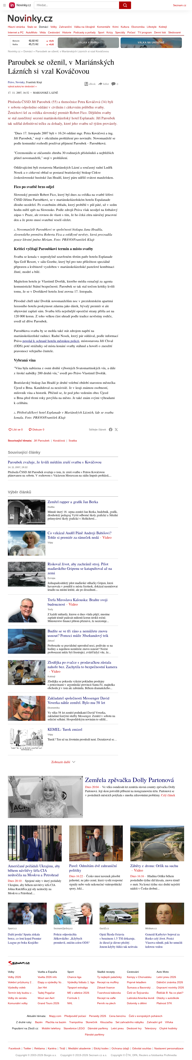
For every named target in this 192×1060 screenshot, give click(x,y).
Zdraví (51, 640)
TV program (145, 32)
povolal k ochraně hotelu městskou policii (50, 340)
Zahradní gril (154, 1022)
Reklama (39, 1048)
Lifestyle (152, 26)
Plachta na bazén (56, 1022)
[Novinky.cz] (30, 19)
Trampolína (76, 1022)
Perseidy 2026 (97, 1015)
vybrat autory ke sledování (21, 86)
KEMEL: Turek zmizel (65, 729)
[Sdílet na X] (116, 429)
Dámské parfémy (98, 1028)
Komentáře (103, 26)
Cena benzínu (117, 1015)
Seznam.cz (179, 5)
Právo (11, 82)
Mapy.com (55, 1015)
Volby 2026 (14, 977)
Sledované (174, 32)
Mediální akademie (79, 1048)
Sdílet (106, 84)
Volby (53, 26)
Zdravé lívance (106, 987)
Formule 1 (73, 998)
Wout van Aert (46, 998)
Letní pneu (117, 1028)
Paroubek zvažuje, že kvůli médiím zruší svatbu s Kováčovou (54, 462)
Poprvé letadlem (136, 982)
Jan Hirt (42, 987)
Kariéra (52, 1048)
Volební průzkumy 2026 (22, 982)
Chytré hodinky (168, 1028)
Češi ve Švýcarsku (138, 992)
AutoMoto (31, 32)
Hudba (51, 507)
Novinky (20, 82)
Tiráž (62, 1048)
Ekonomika (138, 26)
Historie (66, 32)
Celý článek (168, 795)
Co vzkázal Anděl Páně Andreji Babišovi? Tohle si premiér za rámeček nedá (79, 535)
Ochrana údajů (120, 1048)
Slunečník (91, 1022)
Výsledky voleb (17, 987)
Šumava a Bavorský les (141, 987)
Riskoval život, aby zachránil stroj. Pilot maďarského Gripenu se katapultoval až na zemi (80, 568)
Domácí (43, 26)
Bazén (39, 1022)
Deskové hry (134, 1028)
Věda (43, 32)
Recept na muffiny (108, 982)
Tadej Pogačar (46, 992)
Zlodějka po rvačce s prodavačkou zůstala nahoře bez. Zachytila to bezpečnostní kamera (82, 664)
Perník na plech (106, 1003)
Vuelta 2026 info (47, 977)
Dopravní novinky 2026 (170, 987)
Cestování (54, 32)
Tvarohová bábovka (109, 992)
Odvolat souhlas (141, 1048)
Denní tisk (160, 32)
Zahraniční (65, 26)
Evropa (51, 578)
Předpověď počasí (75, 1015)
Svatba (73, 440)
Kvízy (109, 32)
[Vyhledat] (125, 5)
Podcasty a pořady (85, 32)
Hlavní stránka (16, 26)
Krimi (115, 26)
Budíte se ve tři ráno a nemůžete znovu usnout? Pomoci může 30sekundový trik (78, 633)
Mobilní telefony (51, 1028)
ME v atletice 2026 (78, 992)
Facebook (14, 1048)
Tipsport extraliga (77, 987)
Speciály (120, 32)
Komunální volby (18, 1003)
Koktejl (163, 26)
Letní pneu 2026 (166, 977)
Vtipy (50, 542)
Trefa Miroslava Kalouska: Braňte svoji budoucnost (78, 602)
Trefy (50, 609)
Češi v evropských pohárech (145, 1015)
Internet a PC (16, 32)
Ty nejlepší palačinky (109, 977)
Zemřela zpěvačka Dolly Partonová (129, 779)
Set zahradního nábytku (130, 1022)
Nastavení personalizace (169, 1048)
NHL (70, 1003)
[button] (26, 512)
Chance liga (74, 977)
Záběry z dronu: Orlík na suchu (154, 865)
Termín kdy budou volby (22, 992)
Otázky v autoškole (168, 998)
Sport (101, 32)
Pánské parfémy (94, 1034)
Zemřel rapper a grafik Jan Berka (73, 501)
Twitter (27, 1048)
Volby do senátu (17, 998)
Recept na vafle (106, 998)
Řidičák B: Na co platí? (170, 992)
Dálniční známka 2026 (170, 982)
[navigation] (5, 5)
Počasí (131, 32)
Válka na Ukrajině (84, 26)
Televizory (150, 1028)
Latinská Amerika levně (140, 998)
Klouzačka (106, 1022)
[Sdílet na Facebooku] (110, 429)
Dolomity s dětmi (137, 1003)
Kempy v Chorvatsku (139, 977)
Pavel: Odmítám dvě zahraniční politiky (93, 868)
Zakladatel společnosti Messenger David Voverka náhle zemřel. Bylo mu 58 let (78, 700)
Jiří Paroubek (42, 440)
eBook (92, 84)
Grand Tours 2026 (48, 1003)
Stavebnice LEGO (74, 1028)
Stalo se (32, 26)
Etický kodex (101, 1048)
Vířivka (169, 1022)
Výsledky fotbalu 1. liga (80, 982)
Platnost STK (164, 1003)
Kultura (125, 26)
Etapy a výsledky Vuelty (51, 982)
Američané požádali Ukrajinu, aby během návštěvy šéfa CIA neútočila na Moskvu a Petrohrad (34, 870)
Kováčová (59, 440)
